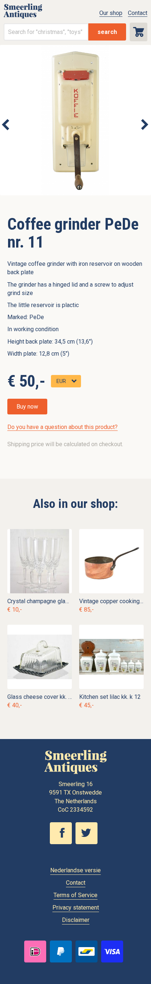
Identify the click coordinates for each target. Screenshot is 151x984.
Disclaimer (75, 919)
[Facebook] (63, 842)
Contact (137, 12)
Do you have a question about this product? (62, 427)
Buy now (27, 406)
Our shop (110, 12)
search (107, 31)
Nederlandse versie (75, 870)
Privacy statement (75, 907)
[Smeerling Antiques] (23, 16)
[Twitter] (88, 842)
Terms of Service (75, 895)
